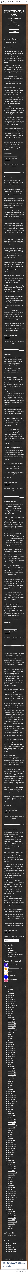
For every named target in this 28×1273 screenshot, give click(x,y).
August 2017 (11, 1128)
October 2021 (11, 1028)
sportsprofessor (14, 13)
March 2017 (11, 1138)
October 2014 (11, 1195)
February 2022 (11, 1020)
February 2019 (11, 1091)
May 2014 (10, 1205)
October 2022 (11, 1003)
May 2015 (10, 1181)
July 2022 (10, 1009)
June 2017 (10, 1132)
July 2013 (10, 1226)
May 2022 (10, 1013)
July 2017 (10, 1130)
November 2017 (12, 1122)
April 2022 (10, 1016)
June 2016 (10, 1156)
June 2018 (10, 1107)
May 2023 (10, 989)
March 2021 (11, 1042)
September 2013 (12, 1222)
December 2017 (12, 1120)
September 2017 (12, 1126)
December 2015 (12, 1167)
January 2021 (11, 1046)
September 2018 (12, 1101)
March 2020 (11, 1067)
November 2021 (12, 1026)
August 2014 (11, 1199)
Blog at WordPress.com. (11, 1260)
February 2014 (11, 1212)
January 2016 (11, 1165)
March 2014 (11, 1209)
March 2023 (11, 993)
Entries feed (11, 1247)
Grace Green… (11, 950)
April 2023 (10, 991)
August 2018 (11, 1103)
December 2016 (12, 1144)
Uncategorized (12, 1236)
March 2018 (11, 1113)
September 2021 (12, 1030)
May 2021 (10, 1038)
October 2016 (11, 1148)
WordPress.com (12, 1251)
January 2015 (11, 1189)
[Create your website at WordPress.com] (14, 2)
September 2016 (12, 1150)
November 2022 (12, 1001)
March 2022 (11, 1018)
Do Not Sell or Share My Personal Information (14, 1261)
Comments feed (12, 1249)
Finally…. (10, 948)
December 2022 (12, 999)
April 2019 (10, 1087)
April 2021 (10, 1040)
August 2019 (11, 1079)
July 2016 (10, 1154)
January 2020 (11, 1071)
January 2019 (11, 1093)
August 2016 (11, 1152)
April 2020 (10, 1065)
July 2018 (10, 1105)
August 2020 (11, 1056)
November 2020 (12, 1050)
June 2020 (10, 1060)
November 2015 (12, 1169)
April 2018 (10, 1111)
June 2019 (10, 1083)
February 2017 (11, 1140)
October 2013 (11, 1220)
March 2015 (11, 1185)
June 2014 (10, 1203)
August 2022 (11, 1007)
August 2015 (11, 1175)
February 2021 (11, 1044)
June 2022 (10, 1011)
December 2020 (12, 1048)
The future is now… (13, 952)
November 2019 (12, 1075)
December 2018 (12, 1095)
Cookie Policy (8, 1266)
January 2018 (11, 1118)
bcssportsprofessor (13, 968)
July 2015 (10, 1177)
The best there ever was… (15, 956)
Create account (12, 1243)
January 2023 (11, 997)
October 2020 (11, 1052)
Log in (9, 1245)
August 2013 (11, 1224)
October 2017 (11, 1124)
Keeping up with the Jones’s (15, 954)
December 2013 (12, 1216)
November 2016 (12, 1146)
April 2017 (10, 1136)
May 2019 (10, 1085)
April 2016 (10, 1158)
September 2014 (12, 1197)
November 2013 (12, 1218)
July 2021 (10, 1034)
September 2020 (12, 1054)
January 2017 (11, 1142)
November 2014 (12, 1193)
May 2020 (10, 1062)
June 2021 (10, 1036)
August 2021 (11, 1032)
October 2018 (11, 1099)
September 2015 (12, 1173)
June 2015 (10, 1179)
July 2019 (10, 1081)
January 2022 (11, 1022)
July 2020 (10, 1058)
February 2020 (11, 1069)
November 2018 (12, 1097)
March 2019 (11, 1089)
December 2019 (12, 1073)
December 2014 (12, 1191)
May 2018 (10, 1109)
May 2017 (10, 1134)
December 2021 (12, 1024)
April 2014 (10, 1207)
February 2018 (11, 1116)
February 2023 (11, 995)
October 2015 (11, 1171)
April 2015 (10, 1183)
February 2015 (11, 1187)
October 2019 (11, 1077)
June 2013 (10, 1228)
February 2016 (11, 1163)
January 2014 (11, 1214)
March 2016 (11, 1160)
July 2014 (10, 1201)
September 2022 (12, 1005)
